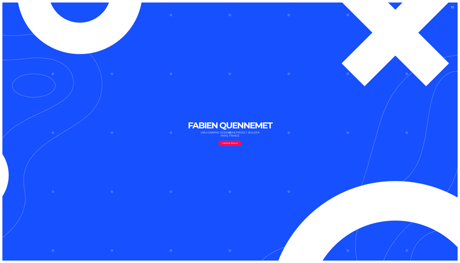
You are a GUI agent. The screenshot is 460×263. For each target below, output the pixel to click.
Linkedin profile (230, 143)
